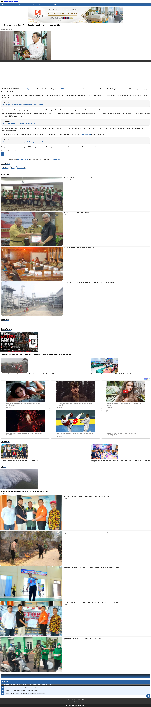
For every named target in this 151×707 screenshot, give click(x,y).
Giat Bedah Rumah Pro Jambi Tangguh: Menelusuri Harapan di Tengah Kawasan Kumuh (27, 684)
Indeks (63, 4)
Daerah (45, 4)
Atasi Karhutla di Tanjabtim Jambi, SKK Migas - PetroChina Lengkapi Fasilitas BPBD (86, 496)
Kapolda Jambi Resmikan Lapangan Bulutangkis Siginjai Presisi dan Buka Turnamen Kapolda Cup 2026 (91, 567)
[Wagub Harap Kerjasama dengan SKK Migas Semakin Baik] (32, 264)
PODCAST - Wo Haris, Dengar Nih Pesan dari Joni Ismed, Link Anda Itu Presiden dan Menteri (25, 693)
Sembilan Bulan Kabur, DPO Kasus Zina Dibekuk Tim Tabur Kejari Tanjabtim (20, 460)
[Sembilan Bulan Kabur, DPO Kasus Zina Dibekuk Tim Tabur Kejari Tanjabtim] (45, 452)
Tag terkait (5, 163)
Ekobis (29, 4)
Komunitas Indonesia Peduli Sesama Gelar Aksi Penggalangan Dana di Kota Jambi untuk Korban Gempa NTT (36, 354)
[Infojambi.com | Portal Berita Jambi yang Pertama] (11, 1)
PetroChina (57, 4)
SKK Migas (5, 167)
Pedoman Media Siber (75, 702)
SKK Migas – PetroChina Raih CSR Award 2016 (19, 123)
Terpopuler (5, 441)
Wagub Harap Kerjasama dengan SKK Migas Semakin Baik (23, 142)
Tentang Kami (81, 699)
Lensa (3, 4)
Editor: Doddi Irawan (12, 27)
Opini (25, 4)
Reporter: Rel (4, 27)
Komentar (5, 319)
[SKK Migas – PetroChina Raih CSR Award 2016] (32, 229)
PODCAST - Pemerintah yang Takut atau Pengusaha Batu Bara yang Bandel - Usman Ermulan (26, 687)
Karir (67, 702)
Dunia (20, 4)
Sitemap (83, 702)
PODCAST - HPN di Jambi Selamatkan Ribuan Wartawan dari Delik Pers (21, 690)
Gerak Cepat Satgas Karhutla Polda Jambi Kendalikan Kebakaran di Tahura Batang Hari (87, 532)
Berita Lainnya (75, 676)
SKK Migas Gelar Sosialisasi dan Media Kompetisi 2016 (22, 105)
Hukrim (9, 4)
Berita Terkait (6, 329)
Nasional (15, 4)
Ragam (50, 4)
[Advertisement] (47, 75)
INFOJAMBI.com (55, 159)
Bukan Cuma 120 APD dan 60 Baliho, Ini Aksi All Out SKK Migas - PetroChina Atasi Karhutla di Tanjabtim (91, 602)
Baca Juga (5, 174)
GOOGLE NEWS (22, 159)
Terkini (3, 466)
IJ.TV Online (5, 682)
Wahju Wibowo (21, 167)
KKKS (12, 167)
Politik (39, 4)
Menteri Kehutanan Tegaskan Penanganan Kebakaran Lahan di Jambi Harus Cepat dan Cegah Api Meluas (28, 373)
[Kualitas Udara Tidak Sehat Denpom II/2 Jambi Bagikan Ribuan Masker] (31, 654)
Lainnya (147, 681)
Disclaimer (74, 699)
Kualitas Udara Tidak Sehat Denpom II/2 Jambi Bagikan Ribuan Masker (82, 638)
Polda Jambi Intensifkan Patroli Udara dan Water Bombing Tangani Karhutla (25, 491)
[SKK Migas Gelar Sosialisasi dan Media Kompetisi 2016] (32, 194)
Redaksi (68, 699)
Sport (34, 4)
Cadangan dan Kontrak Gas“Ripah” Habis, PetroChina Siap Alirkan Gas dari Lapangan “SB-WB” (89, 282)
